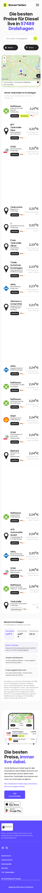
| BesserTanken (14, 878)
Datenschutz (6, 860)
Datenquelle (6, 864)
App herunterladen (15, 794)
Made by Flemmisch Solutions (21, 887)
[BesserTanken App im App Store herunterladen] (12, 804)
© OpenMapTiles (18, 82)
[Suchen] (35, 38)
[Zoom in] (4, 58)
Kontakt (4, 868)
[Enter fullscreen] (4, 65)
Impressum (6, 855)
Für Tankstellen (7, 872)
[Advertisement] (21, 181)
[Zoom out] (4, 61)
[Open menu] (37, 5)
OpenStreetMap (9, 84)
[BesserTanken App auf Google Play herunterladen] (13, 810)
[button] (21, 71)
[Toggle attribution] (38, 82)
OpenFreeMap (8, 82)
